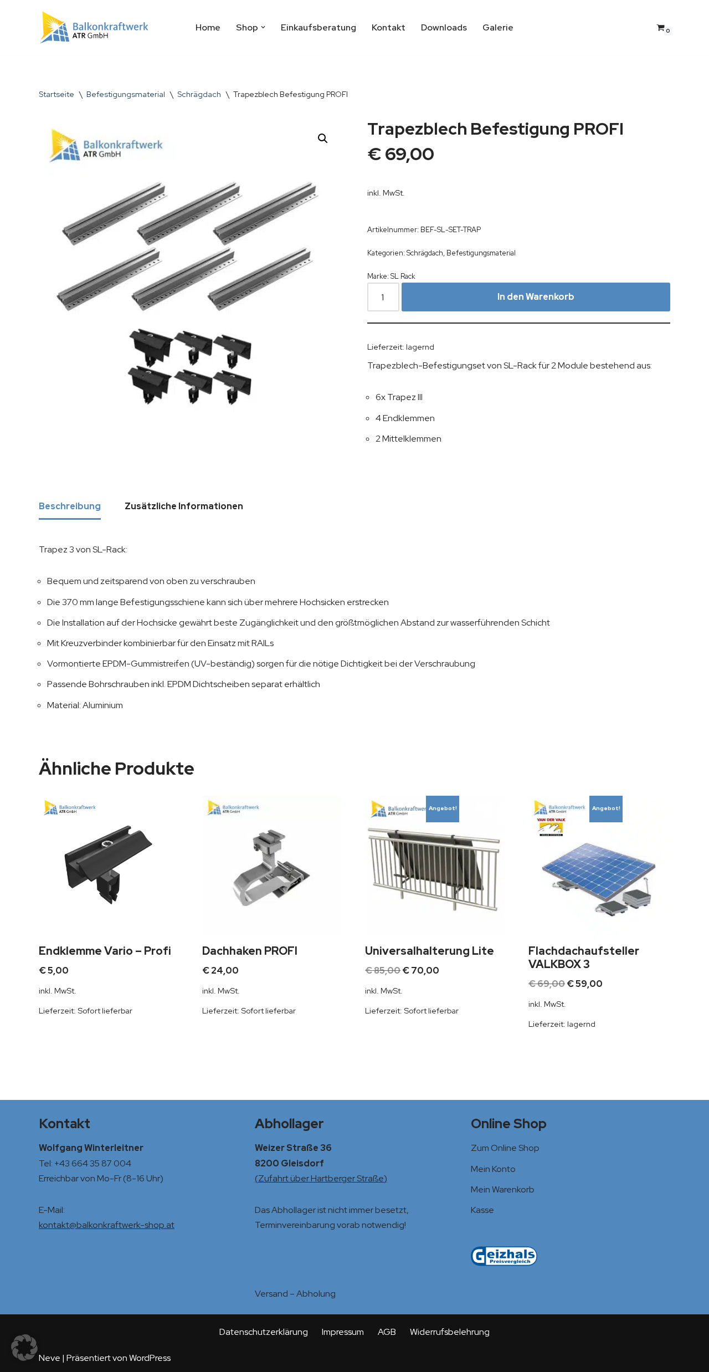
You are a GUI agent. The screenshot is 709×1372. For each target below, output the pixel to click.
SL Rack (403, 276)
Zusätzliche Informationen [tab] (184, 506)
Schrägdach (199, 94)
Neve (49, 1358)
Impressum (343, 1332)
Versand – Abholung (295, 1293)
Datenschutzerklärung (263, 1332)
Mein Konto (493, 1169)
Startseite (56, 94)
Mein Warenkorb (503, 1189)
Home (208, 27)
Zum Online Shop (505, 1148)
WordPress (150, 1358)
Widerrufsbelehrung (450, 1332)
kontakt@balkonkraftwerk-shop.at (106, 1225)
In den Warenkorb (535, 297)
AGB (387, 1332)
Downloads (444, 27)
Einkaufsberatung (318, 27)
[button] (263, 27)
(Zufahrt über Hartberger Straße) (321, 1178)
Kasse (482, 1210)
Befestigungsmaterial (125, 94)
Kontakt (388, 27)
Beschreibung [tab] (70, 506)
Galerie (497, 27)
